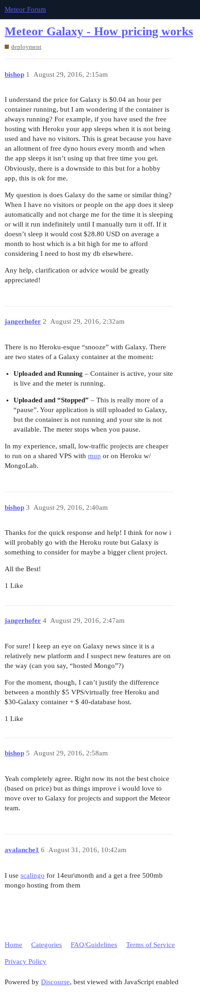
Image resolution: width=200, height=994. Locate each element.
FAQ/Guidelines (94, 944)
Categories (46, 944)
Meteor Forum (25, 9)
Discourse (55, 982)
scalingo (32, 875)
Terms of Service (150, 944)
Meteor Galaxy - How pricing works (99, 31)
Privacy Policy (26, 961)
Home (13, 944)
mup (94, 456)
